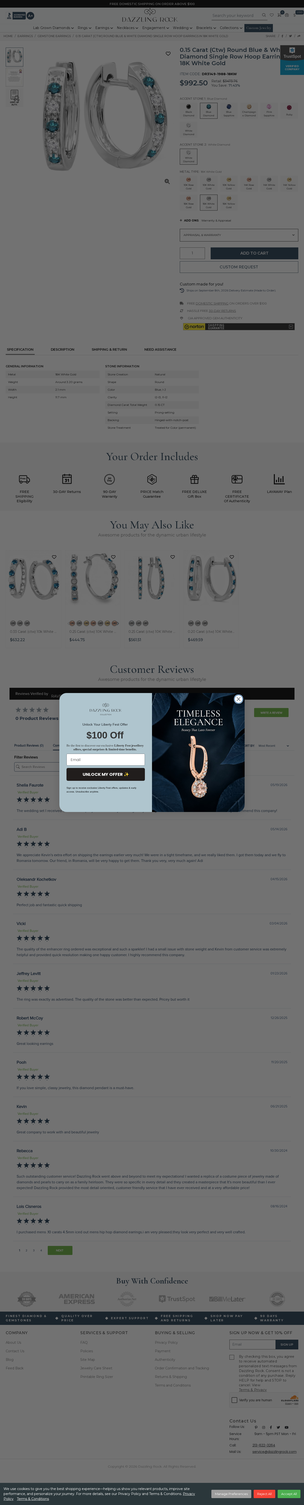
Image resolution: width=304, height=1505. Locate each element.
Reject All (264, 1494)
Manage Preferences (231, 1494)
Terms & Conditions (33, 1499)
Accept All (289, 1494)
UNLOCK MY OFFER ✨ (106, 774)
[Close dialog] (238, 699)
